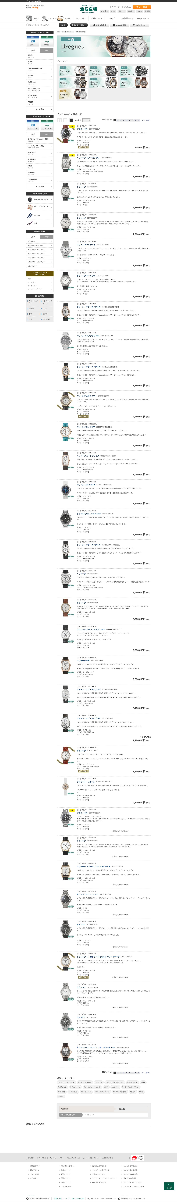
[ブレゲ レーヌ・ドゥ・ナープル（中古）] (103, 82)
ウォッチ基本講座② (130, 1170)
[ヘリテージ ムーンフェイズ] (66, 461)
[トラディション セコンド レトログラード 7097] (66, 1052)
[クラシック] (66, 192)
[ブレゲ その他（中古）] (134, 82)
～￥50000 (31, 241)
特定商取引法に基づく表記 (75, 1158)
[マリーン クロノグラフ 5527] (66, 340)
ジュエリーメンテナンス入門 (133, 1186)
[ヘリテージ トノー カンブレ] (66, 163)
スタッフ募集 (41, 1158)
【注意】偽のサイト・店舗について (99, 1158)
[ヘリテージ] (66, 579)
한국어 (113, 11)
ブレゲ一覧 (90, 1115)
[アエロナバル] (66, 134)
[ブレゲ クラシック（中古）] (73, 71)
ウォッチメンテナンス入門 (132, 1182)
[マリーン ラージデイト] (66, 249)
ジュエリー (32, 282)
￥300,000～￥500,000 (36, 258)
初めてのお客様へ (67, 1166)
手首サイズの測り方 (99, 1182)
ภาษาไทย (104, 11)
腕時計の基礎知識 (129, 1178)
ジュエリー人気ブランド (100, 1170)
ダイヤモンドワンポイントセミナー (104, 1178)
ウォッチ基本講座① (130, 1166)
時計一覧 (122, 1109)
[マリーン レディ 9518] (66, 490)
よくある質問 (66, 1186)
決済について (66, 1170)
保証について (66, 1182)
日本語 (147, 11)
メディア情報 (35, 1174)
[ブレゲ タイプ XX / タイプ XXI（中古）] (134, 71)
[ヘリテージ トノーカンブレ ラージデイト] (66, 871)
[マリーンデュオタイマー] (66, 401)
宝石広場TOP (35, 1166)
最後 (147, 120)
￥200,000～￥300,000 (36, 254)
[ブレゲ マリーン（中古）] (73, 82)
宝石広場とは (35, 1178)
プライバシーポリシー (56, 1158)
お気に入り (127, 7)
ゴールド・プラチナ (35, 289)
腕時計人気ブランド (99, 1166)
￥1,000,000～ (33, 266)
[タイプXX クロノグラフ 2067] (66, 518)
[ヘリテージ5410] (66, 665)
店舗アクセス (35, 1170)
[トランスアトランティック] (66, 899)
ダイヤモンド (32, 286)
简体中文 (131, 11)
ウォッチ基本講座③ (130, 1174)
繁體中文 (121, 11)
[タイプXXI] (66, 929)
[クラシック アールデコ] (66, 281)
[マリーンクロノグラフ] (66, 432)
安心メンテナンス (98, 1174)
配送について (66, 1174)
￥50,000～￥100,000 (35, 245)
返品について (66, 1178)
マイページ (116, 7)
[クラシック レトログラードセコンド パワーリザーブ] (66, 962)
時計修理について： (128, 1199)
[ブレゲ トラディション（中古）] (103, 71)
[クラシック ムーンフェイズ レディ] (66, 634)
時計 (29, 279)
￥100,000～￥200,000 (36, 249)
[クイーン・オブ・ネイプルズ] (66, 312)
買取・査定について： (98, 1199)
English (139, 11)
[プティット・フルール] (66, 787)
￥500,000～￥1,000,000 (36, 262)
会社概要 (31, 1158)
